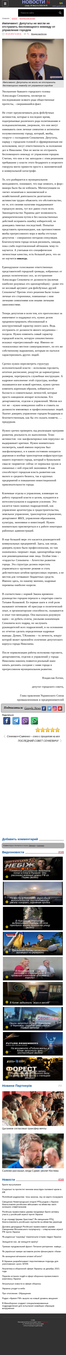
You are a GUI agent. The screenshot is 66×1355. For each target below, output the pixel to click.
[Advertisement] (33, 789)
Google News (32, 708)
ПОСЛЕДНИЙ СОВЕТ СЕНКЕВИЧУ (38, 741)
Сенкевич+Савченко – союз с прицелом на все (33, 736)
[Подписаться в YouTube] (60, 708)
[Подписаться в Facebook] (44, 708)
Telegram (32, 845)
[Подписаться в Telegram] (49, 708)
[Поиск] (60, 13)
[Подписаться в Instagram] (55, 708)
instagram (40, 845)
